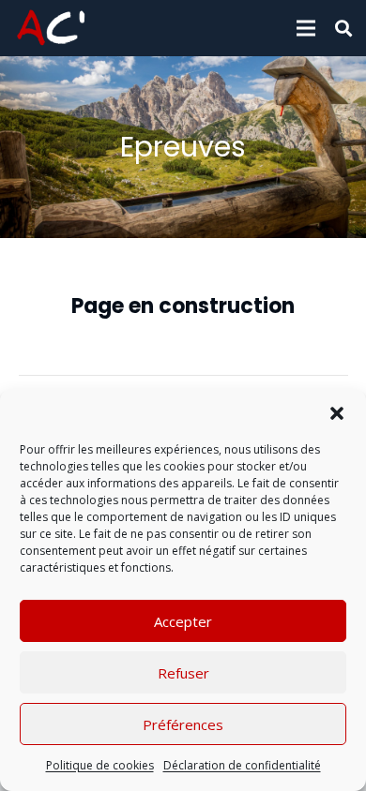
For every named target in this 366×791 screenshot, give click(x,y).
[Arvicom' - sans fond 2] (50, 28)
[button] (337, 413)
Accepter (183, 621)
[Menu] (306, 28)
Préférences (183, 724)
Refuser (183, 673)
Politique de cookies (100, 765)
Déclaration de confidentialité (242, 765)
